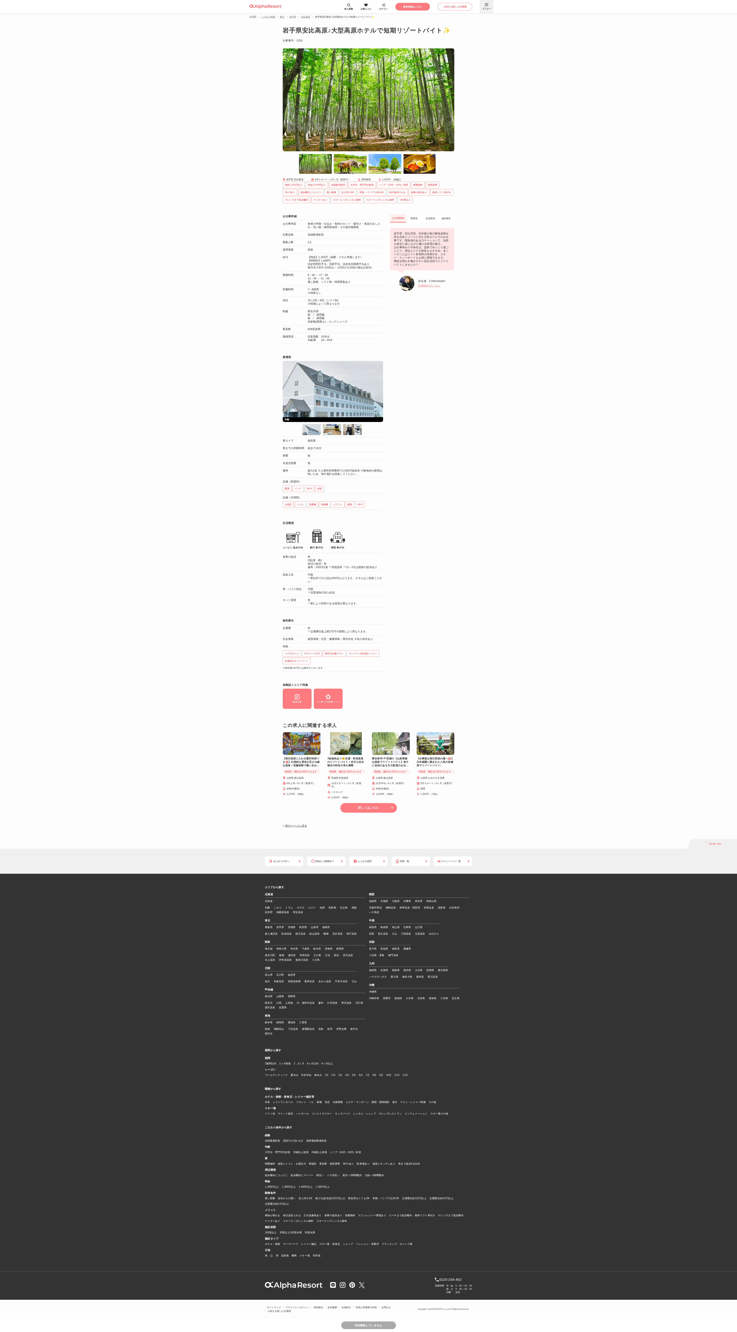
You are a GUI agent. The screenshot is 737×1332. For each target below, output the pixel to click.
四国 (372, 942)
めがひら (434, 933)
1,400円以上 (306, 1186)
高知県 (384, 948)
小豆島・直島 (376, 955)
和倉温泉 (279, 981)
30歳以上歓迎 (301, 1152)
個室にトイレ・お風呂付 (292, 1163)
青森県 (269, 927)
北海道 (269, 894)
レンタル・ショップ (364, 1113)
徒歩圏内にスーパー (302, 1175)
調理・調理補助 (380, 1102)
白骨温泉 (332, 1002)
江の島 (317, 955)
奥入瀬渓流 (271, 933)
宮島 (371, 933)
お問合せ (386, 1307)
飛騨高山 (279, 1029)
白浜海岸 (454, 907)
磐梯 (326, 933)
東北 (282, 17)
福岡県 (373, 970)
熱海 (267, 1029)
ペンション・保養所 (367, 1244)
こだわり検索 (268, 17)
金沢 (267, 981)
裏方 (394, 1102)
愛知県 (292, 1022)
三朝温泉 (406, 933)
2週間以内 (270, 1063)
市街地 (316, 1255)
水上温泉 (270, 959)
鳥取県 (373, 927)
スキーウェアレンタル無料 (331, 1220)
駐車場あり (363, 1163)
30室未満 (310, 1232)
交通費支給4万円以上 (441, 1198)
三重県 (303, 1022)
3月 (340, 1075)
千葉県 (306, 948)
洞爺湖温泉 (282, 912)
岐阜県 (269, 1022)
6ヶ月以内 (313, 1063)
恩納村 (398, 998)
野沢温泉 (346, 1002)
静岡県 (280, 1022)
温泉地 (285, 1255)
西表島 (433, 998)
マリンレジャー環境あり (372, 1215)
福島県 (326, 927)
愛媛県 (407, 948)
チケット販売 (285, 1113)
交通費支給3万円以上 (414, 1198)
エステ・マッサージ (357, 1102)
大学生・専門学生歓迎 (277, 1152)
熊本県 (407, 970)
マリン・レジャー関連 (413, 1102)
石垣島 (421, 998)
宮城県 (292, 927)
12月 (405, 1075)
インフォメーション (416, 1113)
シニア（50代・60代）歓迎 (345, 1152)
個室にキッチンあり (384, 1163)
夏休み (294, 1075)
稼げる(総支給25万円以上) (330, 1198)
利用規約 (318, 1307)
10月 (389, 1075)
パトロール (302, 1113)
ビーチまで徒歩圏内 (400, 1215)
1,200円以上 (272, 1186)
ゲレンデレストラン (390, 1113)
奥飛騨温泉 (308, 1029)
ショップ (348, 1244)
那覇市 (387, 998)
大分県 (419, 970)
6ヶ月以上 (327, 1063)
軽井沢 (269, 1002)
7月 (368, 1075)
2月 (333, 1075)
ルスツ (312, 907)
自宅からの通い (287, 1198)
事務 (319, 1102)
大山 (394, 933)
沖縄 (372, 985)
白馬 (279, 1002)
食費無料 (350, 1215)
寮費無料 (270, 1163)
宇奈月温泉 (341, 981)
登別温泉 (298, 912)
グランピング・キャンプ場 (397, 1244)
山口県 (419, 927)
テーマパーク (290, 1244)
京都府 (384, 901)
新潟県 (269, 996)
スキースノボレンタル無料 (298, 1220)
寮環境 (414, 218)
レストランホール (283, 1102)
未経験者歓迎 (272, 1140)
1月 (327, 1075)
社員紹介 (346, 1307)
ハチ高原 (374, 912)
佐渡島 (283, 1007)
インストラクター (322, 1113)
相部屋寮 (335, 1163)
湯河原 (292, 955)
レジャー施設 (308, 1244)
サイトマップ (274, 1307)
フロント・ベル (305, 1102)
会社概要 (332, 1307)
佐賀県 (384, 970)
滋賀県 (373, 901)
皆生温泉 (383, 933)
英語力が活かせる (293, 1140)
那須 (336, 955)
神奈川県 (281, 948)
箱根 (281, 955)
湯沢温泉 (270, 1007)
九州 (372, 963)
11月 (397, 1075)
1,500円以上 (323, 1186)
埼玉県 (294, 948)
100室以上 (271, 1232)
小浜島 (444, 998)
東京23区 (270, 955)
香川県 (373, 948)
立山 (354, 981)
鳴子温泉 (351, 933)
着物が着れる (272, 1215)
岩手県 (292, 17)
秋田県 (303, 927)
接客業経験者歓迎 (316, 1140)
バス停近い (333, 1175)
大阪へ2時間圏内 (374, 1175)
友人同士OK (306, 1198)
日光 (327, 955)
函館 (354, 907)
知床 (322, 907)
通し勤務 (270, 1198)
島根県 (384, 927)
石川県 (280, 974)
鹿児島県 (443, 970)
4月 (347, 1075)
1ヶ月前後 (285, 1063)
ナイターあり (272, 1220)
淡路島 (441, 907)
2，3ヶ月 (299, 1063)
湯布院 (420, 976)
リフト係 (270, 1113)
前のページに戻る (296, 825)
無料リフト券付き (425, 1215)
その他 (432, 1102)
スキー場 (324, 1244)
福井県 (292, 974)
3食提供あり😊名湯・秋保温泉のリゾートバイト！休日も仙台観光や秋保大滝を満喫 (345, 762)
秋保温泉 (286, 933)
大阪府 (396, 901)
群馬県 (340, 948)
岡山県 (396, 927)
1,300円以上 (289, 1186)
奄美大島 (407, 976)
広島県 (407, 927)
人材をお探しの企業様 (279, 1311)
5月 (354, 1075)
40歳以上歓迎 (319, 1152)
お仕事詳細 (398, 218)
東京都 (269, 948)
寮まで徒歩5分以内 (409, 1163)
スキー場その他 (439, 1113)
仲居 (267, 1102)
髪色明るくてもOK (359, 1198)
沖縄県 (373, 991)
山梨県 (280, 996)
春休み (318, 1075)
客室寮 (323, 1163)
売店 (327, 1102)
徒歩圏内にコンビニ (276, 1175)
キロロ (300, 907)
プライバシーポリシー (297, 1307)
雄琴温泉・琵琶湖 (410, 907)
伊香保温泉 (285, 959)
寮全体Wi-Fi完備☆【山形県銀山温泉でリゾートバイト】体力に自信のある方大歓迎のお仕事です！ (390, 762)
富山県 (269, 974)
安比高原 (305, 17)
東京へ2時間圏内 (352, 1175)
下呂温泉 (293, 1029)
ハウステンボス (378, 976)
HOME (253, 16)
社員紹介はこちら (429, 285)
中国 (372, 920)
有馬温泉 (429, 907)
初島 (321, 1029)
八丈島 (316, 959)
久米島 (410, 998)
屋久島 (394, 976)
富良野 (269, 912)
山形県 (314, 927)
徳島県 (396, 948)
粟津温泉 (309, 981)
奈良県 (419, 901)
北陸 (267, 968)
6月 (361, 1075)
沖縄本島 (374, 998)
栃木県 (317, 948)
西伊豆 (269, 1033)
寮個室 (312, 1163)
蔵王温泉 (300, 933)
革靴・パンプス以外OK (386, 1198)
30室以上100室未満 (291, 1232)
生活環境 (430, 218)
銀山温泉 (314, 933)
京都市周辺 (375, 907)
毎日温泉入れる (292, 1215)
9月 (381, 1075)
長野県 (292, 996)
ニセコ (278, 907)
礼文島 (344, 907)
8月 (375, 1075)
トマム (289, 907)
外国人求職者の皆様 (366, 1307)
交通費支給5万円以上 (277, 1203)
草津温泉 (305, 955)
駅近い (320, 1175)
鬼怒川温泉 (301, 959)
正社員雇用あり (312, 1215)
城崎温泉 (391, 907)
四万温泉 (348, 955)
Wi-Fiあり (348, 1163)
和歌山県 (431, 901)
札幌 (267, 907)
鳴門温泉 (393, 955)
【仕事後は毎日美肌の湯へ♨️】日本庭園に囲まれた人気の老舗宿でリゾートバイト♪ (435, 762)
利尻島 (332, 907)
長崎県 (396, 970)
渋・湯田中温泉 (306, 1002)
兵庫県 (407, 901)
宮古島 (455, 998)
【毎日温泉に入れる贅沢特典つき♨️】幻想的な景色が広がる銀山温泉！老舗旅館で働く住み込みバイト (301, 762)
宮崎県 (430, 970)
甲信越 (269, 989)
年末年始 (306, 1075)
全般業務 (338, 1102)
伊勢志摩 (341, 1029)
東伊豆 (354, 1029)
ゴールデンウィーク (276, 1075)
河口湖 (359, 1002)
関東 (267, 942)
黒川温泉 (433, 976)
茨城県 (328, 948)
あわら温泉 (324, 981)
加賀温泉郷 (294, 981)
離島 (294, 1255)
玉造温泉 (420, 933)
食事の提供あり (333, 1215)
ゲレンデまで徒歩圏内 (451, 1215)
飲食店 (336, 1244)
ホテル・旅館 (272, 1244)
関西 (372, 894)
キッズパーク (342, 1113)
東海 (267, 1015)
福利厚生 (446, 218)
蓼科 (321, 1002)
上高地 (289, 1002)
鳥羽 (329, 1029)
